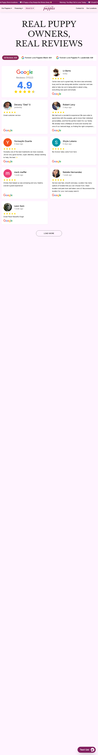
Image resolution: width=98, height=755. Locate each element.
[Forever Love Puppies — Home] (49, 8)
